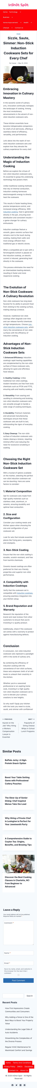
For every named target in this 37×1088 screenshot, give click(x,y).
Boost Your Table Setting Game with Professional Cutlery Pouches (17, 780)
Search (30, 996)
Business (6, 17)
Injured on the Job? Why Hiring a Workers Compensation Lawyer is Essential (9, 728)
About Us (24, 1070)
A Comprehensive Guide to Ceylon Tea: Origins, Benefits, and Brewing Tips (18, 841)
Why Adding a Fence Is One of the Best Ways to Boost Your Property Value (19, 1020)
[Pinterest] (24, 1085)
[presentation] (18, 864)
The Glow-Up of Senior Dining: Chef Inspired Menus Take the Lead (16, 801)
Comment (9, 923)
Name (7, 953)
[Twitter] (16, 1085)
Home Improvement (10, 23)
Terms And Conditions (22, 1063)
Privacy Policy (9, 1067)
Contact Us (19, 28)
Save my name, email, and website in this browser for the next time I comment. (18, 971)
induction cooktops (25, 593)
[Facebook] (12, 1085)
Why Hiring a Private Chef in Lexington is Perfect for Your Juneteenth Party (18, 821)
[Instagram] (20, 1085)
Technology (13, 12)
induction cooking (10, 212)
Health (26, 23)
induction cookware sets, (18, 327)
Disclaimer (29, 1067)
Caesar (14, 63)
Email (7, 963)
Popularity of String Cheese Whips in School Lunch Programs (28, 725)
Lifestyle (6, 28)
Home (5, 12)
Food (18, 34)
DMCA (20, 1067)
